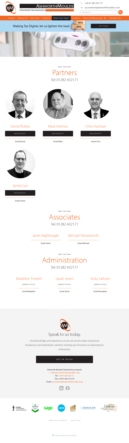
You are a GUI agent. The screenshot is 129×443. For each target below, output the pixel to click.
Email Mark (58, 141)
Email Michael (83, 243)
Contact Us (115, 17)
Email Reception (100, 291)
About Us (23, 17)
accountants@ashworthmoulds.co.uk (67, 381)
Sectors (46, 17)
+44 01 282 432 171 (66, 375)
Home (11, 17)
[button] (95, 18)
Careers (76, 17)
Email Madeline (28, 291)
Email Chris (95, 141)
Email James (20, 200)
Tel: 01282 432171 (64, 79)
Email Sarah (64, 291)
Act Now (103, 26)
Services (35, 17)
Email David (20, 141)
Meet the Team (61, 17)
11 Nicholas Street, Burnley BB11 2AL (64, 372)
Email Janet (45, 243)
